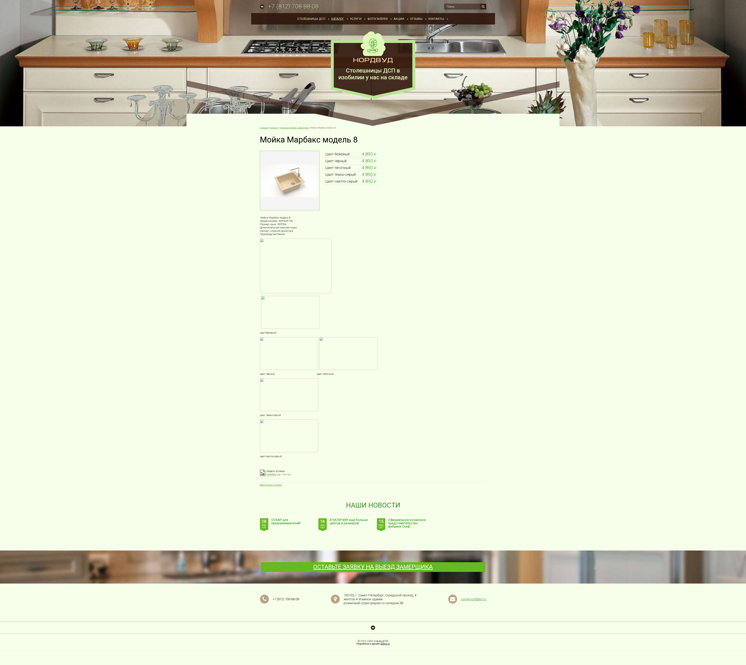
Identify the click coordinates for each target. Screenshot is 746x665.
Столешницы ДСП (311, 19)
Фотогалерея (377, 19)
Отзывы (416, 19)
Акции (399, 19)
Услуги (355, 19)
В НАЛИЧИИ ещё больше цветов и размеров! (349, 521)
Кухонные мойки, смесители (294, 128)
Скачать (271, 474)
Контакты (436, 19)
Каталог (337, 19)
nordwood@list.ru (473, 599)
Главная (264, 128)
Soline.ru (385, 643)
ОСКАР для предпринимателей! (286, 521)
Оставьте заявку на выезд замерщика (373, 566)
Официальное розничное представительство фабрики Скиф (407, 523)
